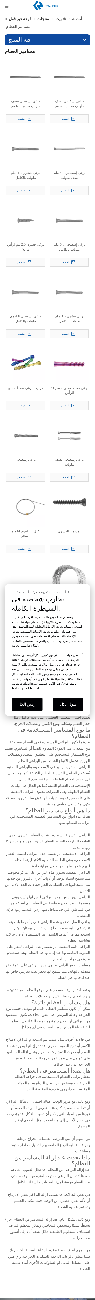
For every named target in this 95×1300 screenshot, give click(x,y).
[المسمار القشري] (69, 502)
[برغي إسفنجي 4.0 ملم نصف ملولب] (69, 148)
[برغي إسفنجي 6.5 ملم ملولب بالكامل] (69, 220)
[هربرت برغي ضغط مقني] (25, 363)
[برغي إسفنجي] (25, 435)
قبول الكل (68, 704)
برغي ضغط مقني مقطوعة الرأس (69, 390)
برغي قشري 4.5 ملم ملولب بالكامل (25, 175)
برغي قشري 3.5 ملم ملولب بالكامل (69, 318)
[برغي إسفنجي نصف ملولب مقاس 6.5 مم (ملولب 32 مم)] (25, 77)
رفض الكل (27, 704)
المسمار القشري (69, 531)
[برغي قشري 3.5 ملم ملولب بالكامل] (69, 292)
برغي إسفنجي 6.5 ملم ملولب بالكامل (70, 247)
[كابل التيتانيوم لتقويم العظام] (25, 507)
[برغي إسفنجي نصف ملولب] (69, 435)
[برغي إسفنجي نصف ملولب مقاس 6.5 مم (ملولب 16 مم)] (69, 77)
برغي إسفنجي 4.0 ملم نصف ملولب (70, 175)
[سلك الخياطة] (69, 579)
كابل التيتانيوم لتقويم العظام (25, 533)
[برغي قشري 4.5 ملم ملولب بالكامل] (25, 148)
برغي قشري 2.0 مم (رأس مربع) (25, 247)
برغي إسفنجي (26, 459)
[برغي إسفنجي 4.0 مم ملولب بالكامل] (25, 292)
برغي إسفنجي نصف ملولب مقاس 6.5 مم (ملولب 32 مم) (25, 104)
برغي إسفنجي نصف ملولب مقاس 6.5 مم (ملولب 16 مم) (69, 104)
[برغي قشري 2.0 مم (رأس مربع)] (25, 220)
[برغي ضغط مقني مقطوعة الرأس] (69, 363)
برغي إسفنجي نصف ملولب (69, 462)
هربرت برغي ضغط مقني (25, 388)
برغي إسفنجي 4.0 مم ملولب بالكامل (25, 318)
